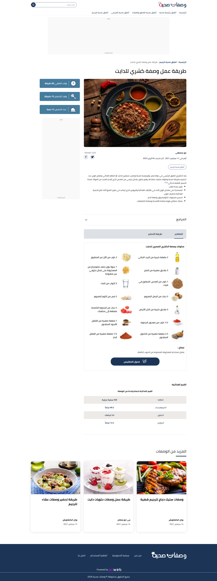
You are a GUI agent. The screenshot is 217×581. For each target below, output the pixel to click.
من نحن (137, 555)
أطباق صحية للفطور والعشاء (144, 12)
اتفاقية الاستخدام (98, 555)
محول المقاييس (132, 362)
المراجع (181, 219)
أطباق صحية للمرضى (120, 12)
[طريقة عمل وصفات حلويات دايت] (108, 477)
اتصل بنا (81, 555)
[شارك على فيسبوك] (86, 157)
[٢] (165, 182)
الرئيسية (182, 12)
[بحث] (33, 5)
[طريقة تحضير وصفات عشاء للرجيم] (55, 477)
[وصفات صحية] (172, 4)
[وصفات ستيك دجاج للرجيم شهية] (161, 477)
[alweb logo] (115, 569)
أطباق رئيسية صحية (167, 12)
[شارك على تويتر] (92, 157)
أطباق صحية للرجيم (100, 12)
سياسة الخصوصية (120, 555)
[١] (167, 182)
